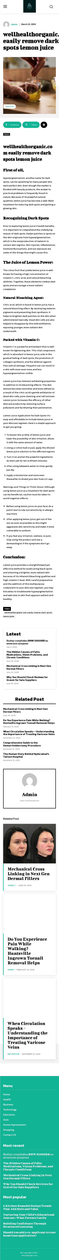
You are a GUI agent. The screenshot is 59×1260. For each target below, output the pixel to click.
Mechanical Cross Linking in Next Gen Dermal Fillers (28, 667)
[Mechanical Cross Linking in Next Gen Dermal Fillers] (29, 843)
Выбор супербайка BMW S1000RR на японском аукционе (27, 642)
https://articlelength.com (29, 800)
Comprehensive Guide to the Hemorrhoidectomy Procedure (22, 744)
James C (12, 885)
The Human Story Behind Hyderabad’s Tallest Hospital (26, 755)
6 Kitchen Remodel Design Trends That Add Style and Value (27, 1207)
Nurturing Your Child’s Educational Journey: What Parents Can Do (28, 1216)
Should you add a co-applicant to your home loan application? (29, 1234)
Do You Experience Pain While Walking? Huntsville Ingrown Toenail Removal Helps (29, 721)
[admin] (6, 24)
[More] (44, 125)
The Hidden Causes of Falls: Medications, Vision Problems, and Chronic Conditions (27, 654)
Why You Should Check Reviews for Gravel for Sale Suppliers (27, 678)
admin (14, 24)
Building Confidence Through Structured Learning (24, 1225)
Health (10, 106)
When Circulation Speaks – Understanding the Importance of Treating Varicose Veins (29, 732)
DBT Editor (13, 1053)
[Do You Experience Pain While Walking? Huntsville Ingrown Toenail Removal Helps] (29, 914)
